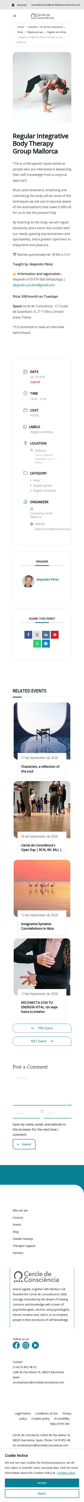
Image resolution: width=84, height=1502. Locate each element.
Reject (42, 1493)
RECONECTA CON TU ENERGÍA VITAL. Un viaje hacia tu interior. (39, 1007)
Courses (18, 1217)
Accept (42, 1483)
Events (17, 1224)
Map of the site (59, 1423)
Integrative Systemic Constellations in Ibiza (37, 926)
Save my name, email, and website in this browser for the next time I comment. (39, 1129)
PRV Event (45, 1028)
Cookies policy (66, 1473)
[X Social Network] (37, 635)
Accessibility (61, 1418)
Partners (18, 1253)
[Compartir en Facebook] (28, 635)
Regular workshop (56, 31)
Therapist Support (24, 1246)
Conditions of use (46, 1413)
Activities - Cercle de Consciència (45, 26)
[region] (42, 1475)
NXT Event (38, 1041)
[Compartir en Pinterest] (55, 635)
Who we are (20, 1210)
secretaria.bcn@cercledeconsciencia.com (55, 4)
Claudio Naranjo (23, 1239)
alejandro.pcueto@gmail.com (34, 285)
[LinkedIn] (46, 635)
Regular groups (35, 31)
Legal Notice (23, 1413)
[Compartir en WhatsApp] (37, 644)
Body (20, 31)
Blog (16, 1232)
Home (21, 26)
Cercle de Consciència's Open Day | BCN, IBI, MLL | (41, 847)
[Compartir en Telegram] (46, 644)
